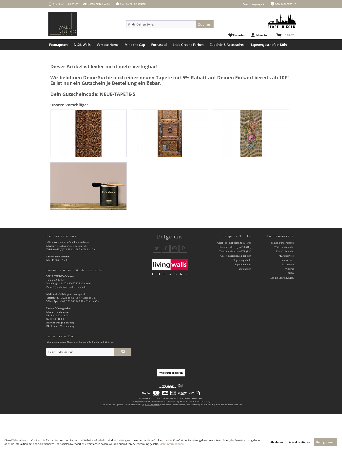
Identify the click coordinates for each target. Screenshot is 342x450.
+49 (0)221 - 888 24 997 (66, 4)
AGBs (290, 273)
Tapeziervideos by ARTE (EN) (235, 251)
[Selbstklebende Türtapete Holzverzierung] (88, 133)
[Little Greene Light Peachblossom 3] (88, 186)
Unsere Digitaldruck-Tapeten (235, 255)
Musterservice (286, 255)
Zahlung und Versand (282, 242)
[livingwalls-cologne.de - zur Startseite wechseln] (62, 24)
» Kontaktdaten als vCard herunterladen (67, 242)
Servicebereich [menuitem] (284, 4)
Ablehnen (276, 442)
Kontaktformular (285, 251)
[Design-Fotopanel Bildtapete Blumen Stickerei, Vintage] (251, 133)
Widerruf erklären (171, 372)
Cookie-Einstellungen (282, 277)
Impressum (288, 264)
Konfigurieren (325, 442)
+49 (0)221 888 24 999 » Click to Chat (79, 301)
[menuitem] (170, 24)
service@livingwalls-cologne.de (69, 245)
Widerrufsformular (284, 247)
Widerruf (289, 268)
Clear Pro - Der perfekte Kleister (234, 242)
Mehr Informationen (172, 444)
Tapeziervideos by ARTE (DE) (235, 247)
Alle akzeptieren (299, 442)
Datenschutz (287, 260)
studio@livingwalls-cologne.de (69, 294)
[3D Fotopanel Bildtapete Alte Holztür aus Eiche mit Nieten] (170, 133)
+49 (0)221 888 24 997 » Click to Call (75, 249)
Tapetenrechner (243, 264)
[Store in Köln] (282, 21)
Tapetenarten (244, 268)
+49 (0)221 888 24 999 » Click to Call (75, 297)
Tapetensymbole (242, 260)
